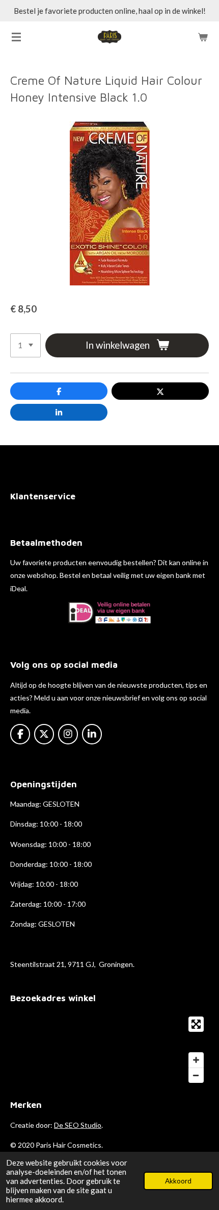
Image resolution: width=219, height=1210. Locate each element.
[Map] (109, 1049)
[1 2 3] (25, 345)
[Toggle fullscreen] (196, 1024)
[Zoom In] (196, 1060)
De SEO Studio (77, 1125)
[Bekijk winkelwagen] (202, 37)
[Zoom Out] (196, 1075)
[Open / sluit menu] (16, 37)
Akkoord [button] (178, 1181)
